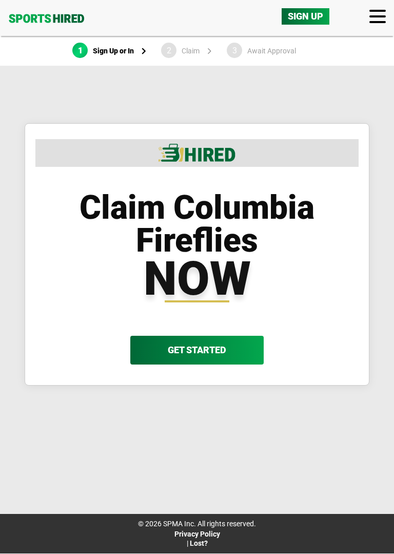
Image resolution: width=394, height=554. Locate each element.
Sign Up (305, 16)
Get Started (197, 350)
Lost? (199, 543)
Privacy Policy (197, 534)
